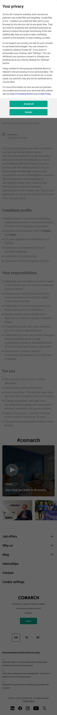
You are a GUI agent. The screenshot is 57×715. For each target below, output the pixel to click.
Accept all (29, 104)
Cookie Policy (44, 94)
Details (28, 112)
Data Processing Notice (21, 94)
